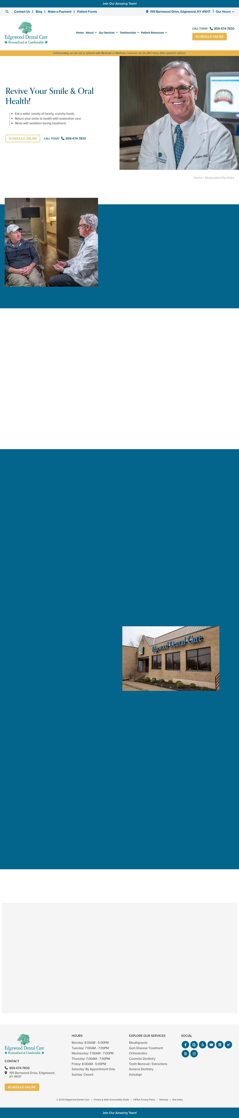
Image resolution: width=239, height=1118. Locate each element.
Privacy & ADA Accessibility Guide (111, 1099)
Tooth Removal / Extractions (148, 1064)
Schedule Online (209, 36)
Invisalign (135, 1074)
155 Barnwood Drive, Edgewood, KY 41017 (180, 11)
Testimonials (128, 33)
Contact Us (22, 11)
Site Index (177, 1099)
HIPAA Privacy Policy (144, 1099)
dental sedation (115, 414)
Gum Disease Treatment (146, 1048)
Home (80, 33)
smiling (10, 357)
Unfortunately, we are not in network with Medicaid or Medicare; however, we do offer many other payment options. (119, 53)
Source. (216, 362)
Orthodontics (138, 1053)
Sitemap (163, 1099)
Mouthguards (138, 1042)
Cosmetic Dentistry (142, 1058)
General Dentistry (141, 1069)
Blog (39, 11)
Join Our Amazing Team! (120, 3)
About (90, 33)
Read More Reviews (48, 877)
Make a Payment (60, 11)
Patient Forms (87, 11)
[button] (185, 1044)
